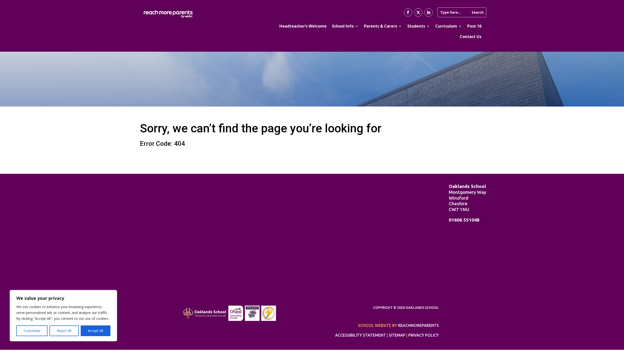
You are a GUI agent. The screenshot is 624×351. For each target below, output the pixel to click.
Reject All (64, 330)
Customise (32, 330)
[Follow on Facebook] (408, 12)
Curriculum (446, 26)
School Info (343, 26)
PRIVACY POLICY (423, 335)
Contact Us (470, 36)
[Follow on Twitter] (418, 12)
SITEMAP (397, 335)
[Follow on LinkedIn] (428, 12)
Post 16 (474, 26)
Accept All (95, 330)
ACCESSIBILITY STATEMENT (360, 335)
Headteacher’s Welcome (303, 26)
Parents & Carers (380, 26)
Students (416, 26)
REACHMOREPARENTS (418, 325)
